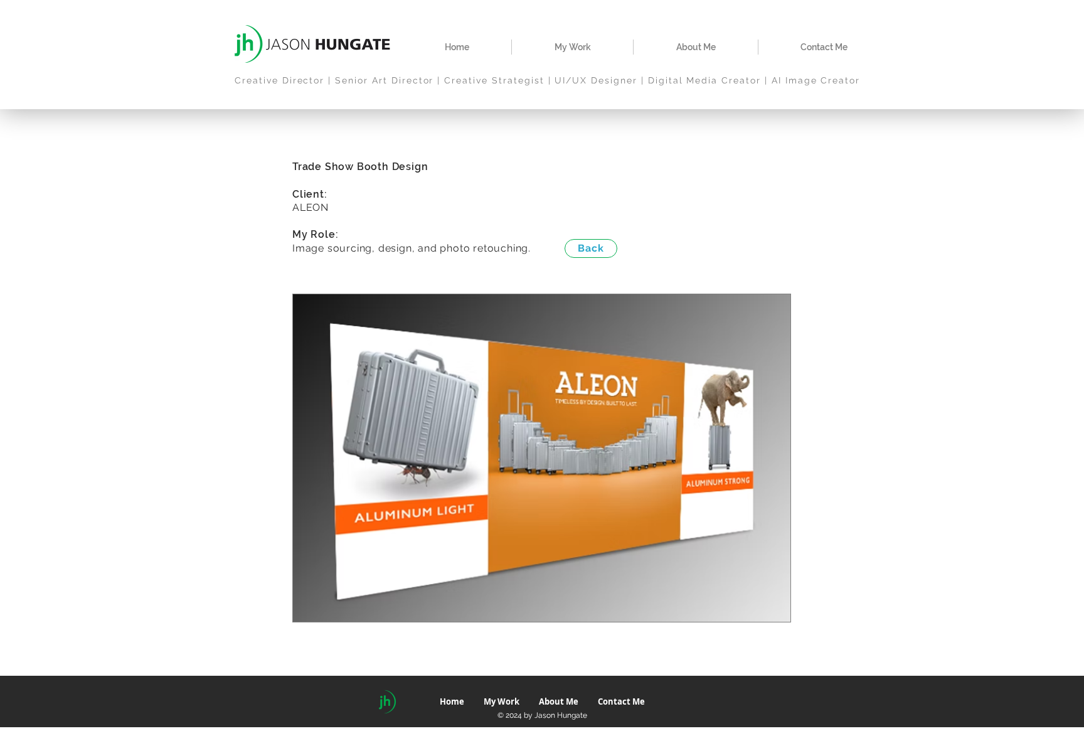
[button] (572, 47)
